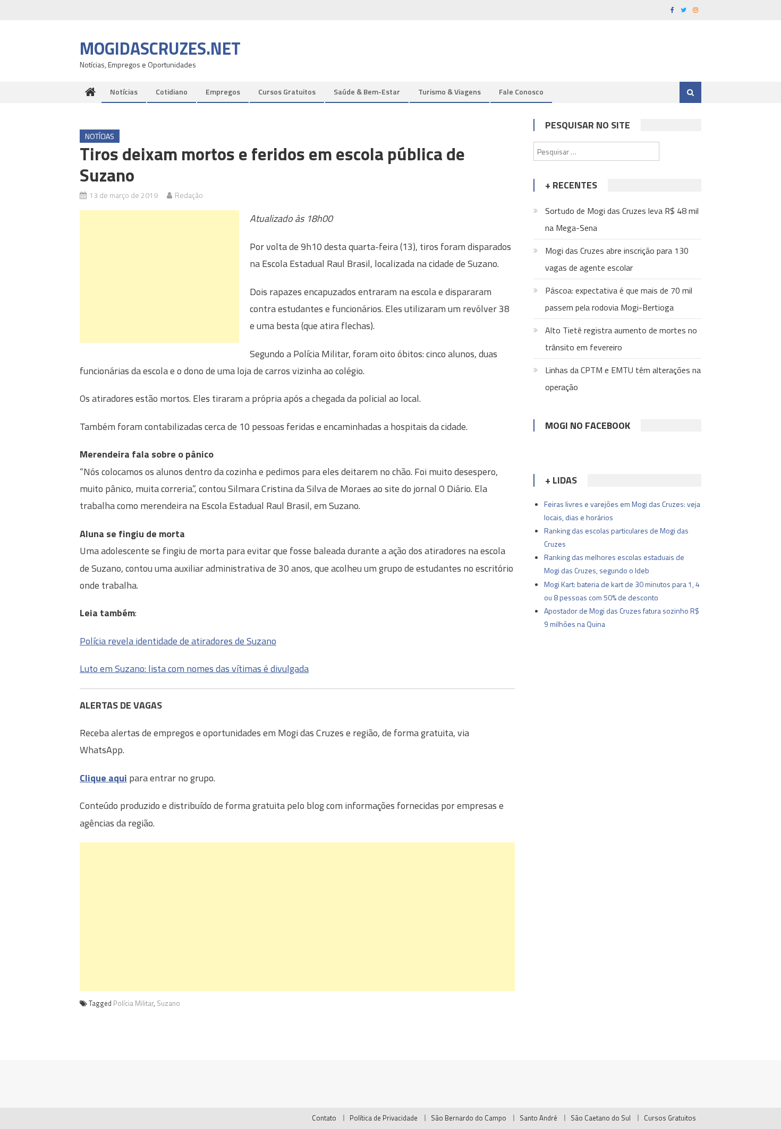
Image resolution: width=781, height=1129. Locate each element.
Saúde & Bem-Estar (367, 91)
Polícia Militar (133, 1003)
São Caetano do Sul (601, 1118)
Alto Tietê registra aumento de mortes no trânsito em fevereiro (621, 339)
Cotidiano (172, 91)
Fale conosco (521, 91)
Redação (189, 195)
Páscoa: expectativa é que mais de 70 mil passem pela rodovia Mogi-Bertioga (618, 299)
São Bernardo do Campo (468, 1118)
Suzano (168, 1003)
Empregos (223, 91)
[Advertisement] (159, 276)
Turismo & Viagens (449, 91)
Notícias (124, 91)
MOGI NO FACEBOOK (587, 425)
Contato (324, 1118)
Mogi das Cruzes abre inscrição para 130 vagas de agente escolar (617, 259)
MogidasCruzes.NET (160, 48)
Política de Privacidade (384, 1118)
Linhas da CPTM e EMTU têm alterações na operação (623, 378)
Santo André (538, 1118)
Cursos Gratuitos (287, 91)
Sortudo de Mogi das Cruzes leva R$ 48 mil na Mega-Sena (622, 219)
